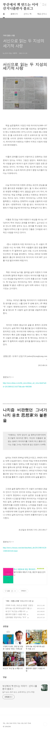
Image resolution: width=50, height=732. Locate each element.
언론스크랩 (15, 601)
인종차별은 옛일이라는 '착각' (15, 617)
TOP (45, 724)
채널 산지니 (42, 13)
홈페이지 (14, 13)
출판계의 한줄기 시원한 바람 (15, 614)
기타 (7, 601)
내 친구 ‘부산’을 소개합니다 (15, 611)
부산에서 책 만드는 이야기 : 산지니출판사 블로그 (23, 5)
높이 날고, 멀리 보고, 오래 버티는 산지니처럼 (18, 692)
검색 (40, 5)
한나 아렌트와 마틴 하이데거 (24, 569)
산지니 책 (27, 13)
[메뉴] (45, 4)
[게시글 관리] (15, 591)
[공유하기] (12, 591)
